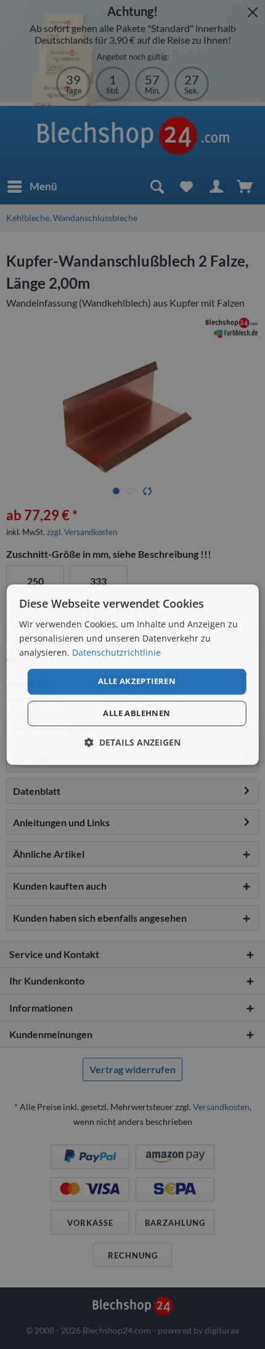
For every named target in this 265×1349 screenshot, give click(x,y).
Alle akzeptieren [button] (137, 681)
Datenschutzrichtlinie (116, 652)
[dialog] (133, 674)
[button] (132, 742)
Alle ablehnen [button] (136, 713)
